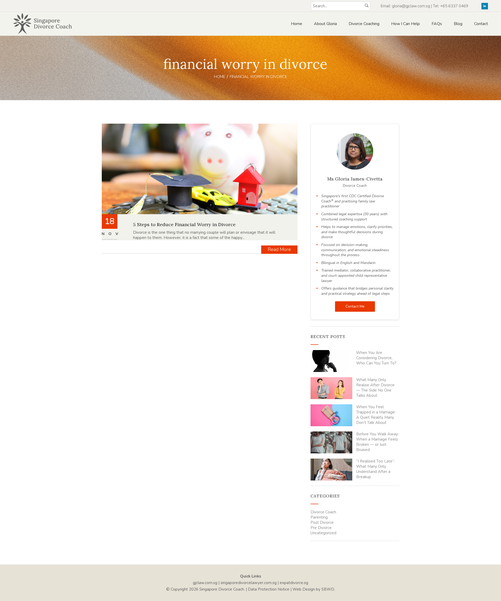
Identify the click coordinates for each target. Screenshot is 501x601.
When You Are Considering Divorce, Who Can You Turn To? (376, 358)
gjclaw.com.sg (205, 582)
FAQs (437, 24)
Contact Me (355, 306)
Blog (458, 24)
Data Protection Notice (268, 589)
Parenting (319, 517)
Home (296, 24)
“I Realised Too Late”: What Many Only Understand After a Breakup (375, 469)
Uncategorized (323, 533)
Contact (481, 24)
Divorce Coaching (364, 24)
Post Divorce (322, 522)
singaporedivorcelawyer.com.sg (248, 582)
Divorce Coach (323, 512)
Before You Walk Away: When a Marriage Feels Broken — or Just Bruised (377, 441)
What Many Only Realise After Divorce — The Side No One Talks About (375, 387)
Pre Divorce (321, 527)
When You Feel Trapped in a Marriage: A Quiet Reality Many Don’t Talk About (376, 414)
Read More (279, 249)
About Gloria (325, 24)
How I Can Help (405, 24)
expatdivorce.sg (294, 582)
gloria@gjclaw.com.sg (411, 6)
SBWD (327, 589)
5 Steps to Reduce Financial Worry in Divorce (184, 224)
